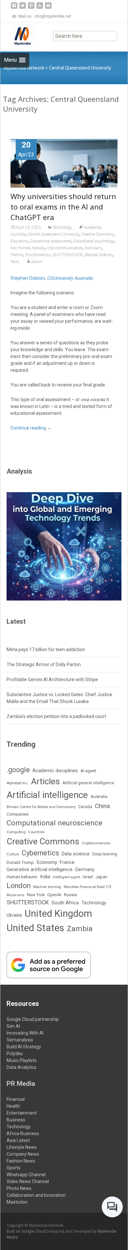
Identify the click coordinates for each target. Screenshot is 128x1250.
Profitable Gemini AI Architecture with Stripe (52, 679)
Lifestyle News (22, 1147)
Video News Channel (28, 1181)
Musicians (15, 895)
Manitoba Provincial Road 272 (88, 887)
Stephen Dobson (99, 255)
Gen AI (13, 1026)
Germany (85, 869)
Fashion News (21, 1161)
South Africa (65, 903)
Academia (92, 227)
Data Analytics (21, 1067)
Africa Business (23, 1133)
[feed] (39, 8)
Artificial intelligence (47, 794)
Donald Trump (20, 862)
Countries (36, 832)
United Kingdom (58, 913)
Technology (62, 227)
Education (19, 241)
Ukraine (14, 915)
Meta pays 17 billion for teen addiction (46, 649)
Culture (13, 854)
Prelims (17, 255)
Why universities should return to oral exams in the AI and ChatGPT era (63, 206)
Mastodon (17, 1202)
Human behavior (22, 876)
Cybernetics (40, 853)
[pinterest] (31, 8)
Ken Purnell (20, 248)
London (19, 886)
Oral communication (64, 248)
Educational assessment (51, 241)
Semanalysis (20, 1039)
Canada (85, 807)
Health (13, 1106)
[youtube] (48, 8)
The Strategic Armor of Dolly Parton (44, 664)
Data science (76, 854)
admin (36, 261)
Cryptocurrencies (96, 843)
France (67, 862)
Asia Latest (18, 1140)
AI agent (88, 770)
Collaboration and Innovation (36, 1195)
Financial (16, 1099)
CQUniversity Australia (70, 278)
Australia (18, 234)
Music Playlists (22, 1060)
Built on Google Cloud (27, 1231)
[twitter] (22, 8)
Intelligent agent (66, 877)
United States (35, 927)
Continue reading (31, 427)
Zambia (80, 928)
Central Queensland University (53, 234)
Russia (70, 894)
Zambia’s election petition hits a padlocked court (56, 716)
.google (18, 770)
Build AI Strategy (24, 1046)
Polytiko (15, 1053)
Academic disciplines (55, 770)
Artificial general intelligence (88, 783)
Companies (18, 814)
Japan (101, 876)
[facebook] (14, 8)
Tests (15, 261)
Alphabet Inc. (18, 783)
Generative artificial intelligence (40, 869)
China (102, 806)
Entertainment (22, 1113)
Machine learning (47, 887)
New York (36, 894)
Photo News (19, 1188)
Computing (16, 832)
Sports (13, 1167)
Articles (45, 781)
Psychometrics (38, 255)
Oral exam (93, 248)
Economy (46, 862)
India (45, 877)
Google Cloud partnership (33, 1019)
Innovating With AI (25, 1033)
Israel (88, 877)
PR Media (21, 1083)
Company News (23, 1154)
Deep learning (104, 854)
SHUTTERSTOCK (68, 255)
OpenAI (54, 894)
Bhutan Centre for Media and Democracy (41, 807)
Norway (38, 248)
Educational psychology (94, 241)
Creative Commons (97, 234)
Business (16, 1119)
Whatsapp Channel (26, 1174)
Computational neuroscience (54, 823)
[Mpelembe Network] (17, 36)
